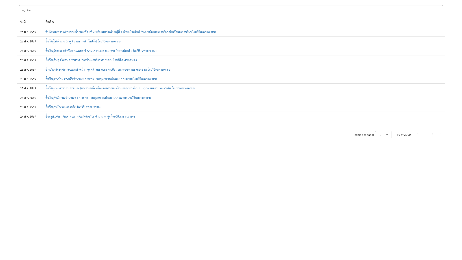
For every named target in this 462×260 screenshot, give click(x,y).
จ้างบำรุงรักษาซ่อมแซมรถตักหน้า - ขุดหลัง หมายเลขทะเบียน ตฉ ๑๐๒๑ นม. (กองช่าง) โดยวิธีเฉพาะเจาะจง (108, 69)
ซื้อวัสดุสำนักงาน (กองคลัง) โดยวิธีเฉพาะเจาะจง (73, 107)
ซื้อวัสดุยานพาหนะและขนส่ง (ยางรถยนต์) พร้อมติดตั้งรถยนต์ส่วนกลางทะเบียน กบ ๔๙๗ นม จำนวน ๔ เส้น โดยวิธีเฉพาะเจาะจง (120, 88)
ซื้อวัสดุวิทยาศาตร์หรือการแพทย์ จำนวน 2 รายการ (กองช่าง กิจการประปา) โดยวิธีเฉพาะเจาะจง (100, 51)
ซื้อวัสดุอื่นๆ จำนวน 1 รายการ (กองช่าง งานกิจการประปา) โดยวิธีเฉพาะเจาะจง (91, 60)
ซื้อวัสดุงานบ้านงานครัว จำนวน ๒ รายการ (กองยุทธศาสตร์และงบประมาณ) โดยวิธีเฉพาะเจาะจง (101, 79)
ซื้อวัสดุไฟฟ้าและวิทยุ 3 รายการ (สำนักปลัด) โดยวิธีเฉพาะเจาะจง (83, 41)
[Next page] (432, 134)
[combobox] (383, 134)
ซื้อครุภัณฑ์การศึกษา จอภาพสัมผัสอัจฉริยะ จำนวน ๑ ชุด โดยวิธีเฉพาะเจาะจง (90, 116)
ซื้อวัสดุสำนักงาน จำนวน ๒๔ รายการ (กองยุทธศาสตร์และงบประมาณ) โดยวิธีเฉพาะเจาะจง (98, 97)
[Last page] (440, 134)
